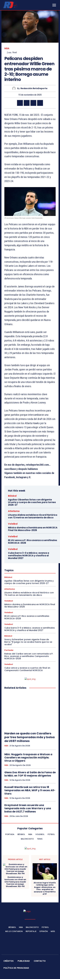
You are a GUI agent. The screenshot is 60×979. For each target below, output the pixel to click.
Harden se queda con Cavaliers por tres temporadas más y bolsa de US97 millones (29, 737)
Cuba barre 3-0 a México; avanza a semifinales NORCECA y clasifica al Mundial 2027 (28, 555)
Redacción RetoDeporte (34, 88)
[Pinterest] (33, 103)
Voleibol (13, 524)
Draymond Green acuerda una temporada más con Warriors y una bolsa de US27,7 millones (27, 808)
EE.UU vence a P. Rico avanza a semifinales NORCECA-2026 (32, 541)
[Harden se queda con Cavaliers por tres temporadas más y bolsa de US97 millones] (30, 711)
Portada (8, 650)
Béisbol (12, 496)
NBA (6, 48)
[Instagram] (19, 975)
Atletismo (14, 511)
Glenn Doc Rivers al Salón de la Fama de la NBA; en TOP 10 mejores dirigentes (30, 774)
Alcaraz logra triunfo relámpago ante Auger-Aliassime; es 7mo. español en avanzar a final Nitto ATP (45, 888)
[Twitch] (33, 975)
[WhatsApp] (40, 103)
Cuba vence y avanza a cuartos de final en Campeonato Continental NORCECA (27, 669)
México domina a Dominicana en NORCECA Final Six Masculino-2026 (32, 529)
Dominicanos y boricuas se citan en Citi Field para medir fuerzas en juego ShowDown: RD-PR (15, 881)
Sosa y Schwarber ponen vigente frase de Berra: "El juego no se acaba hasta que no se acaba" (28, 642)
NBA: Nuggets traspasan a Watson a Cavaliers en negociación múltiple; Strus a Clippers (28, 757)
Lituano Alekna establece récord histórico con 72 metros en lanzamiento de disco (32, 516)
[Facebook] (20, 103)
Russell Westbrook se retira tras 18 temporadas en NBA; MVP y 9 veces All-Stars (29, 790)
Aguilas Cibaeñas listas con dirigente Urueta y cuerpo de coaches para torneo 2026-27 (32, 502)
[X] (27, 103)
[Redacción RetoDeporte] (14, 88)
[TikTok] (26, 975)
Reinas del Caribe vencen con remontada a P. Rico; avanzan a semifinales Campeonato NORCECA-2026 (28, 656)
